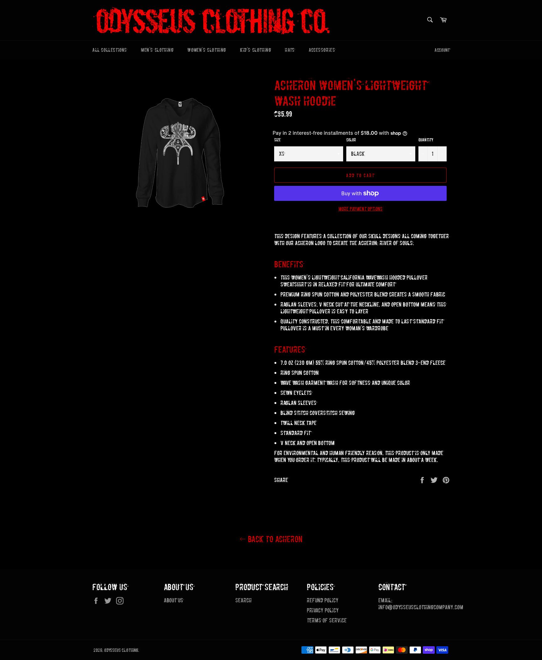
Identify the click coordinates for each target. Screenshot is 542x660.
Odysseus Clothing (121, 650)
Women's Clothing (206, 50)
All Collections (109, 50)
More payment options (360, 209)
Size (277, 140)
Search (243, 600)
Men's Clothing (157, 50)
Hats (290, 50)
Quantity (425, 140)
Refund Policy (322, 600)
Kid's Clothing (255, 50)
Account (442, 50)
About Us (173, 600)
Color (351, 140)
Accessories (322, 50)
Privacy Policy (323, 610)
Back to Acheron (274, 539)
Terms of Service (327, 620)
